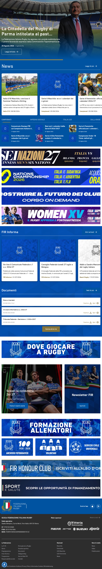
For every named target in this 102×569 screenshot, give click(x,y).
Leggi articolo (10, 52)
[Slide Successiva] (8, 23)
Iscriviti (82, 406)
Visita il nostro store (17, 406)
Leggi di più (89, 66)
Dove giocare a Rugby (24, 546)
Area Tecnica (5, 553)
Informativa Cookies (37, 566)
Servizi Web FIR (23, 556)
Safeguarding (22, 553)
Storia (3, 548)
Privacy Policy (26, 566)
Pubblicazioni (96, 551)
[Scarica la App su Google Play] (98, 506)
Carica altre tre (51, 329)
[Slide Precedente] (3, 23)
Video (93, 548)
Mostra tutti (94, 517)
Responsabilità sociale (8, 559)
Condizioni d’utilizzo (15, 566)
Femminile (60, 548)
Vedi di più (90, 290)
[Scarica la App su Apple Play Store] (92, 506)
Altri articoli (89, 232)
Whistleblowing (48, 566)
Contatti (20, 559)
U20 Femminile (61, 553)
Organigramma (6, 551)
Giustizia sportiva (23, 548)
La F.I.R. (4, 546)
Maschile (59, 546)
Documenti (21, 551)
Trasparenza (5, 556)
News (58, 556)
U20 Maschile (61, 551)
